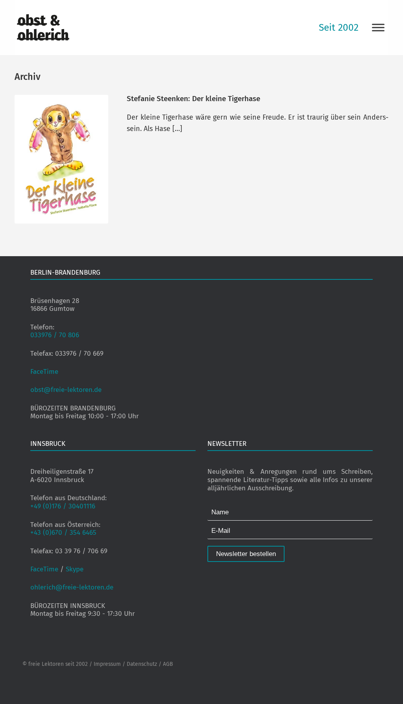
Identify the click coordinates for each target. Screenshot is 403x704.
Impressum (107, 664)
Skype (74, 569)
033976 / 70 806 (54, 335)
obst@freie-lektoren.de (66, 390)
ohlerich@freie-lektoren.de (71, 587)
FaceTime (44, 372)
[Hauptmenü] (378, 27)
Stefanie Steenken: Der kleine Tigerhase (193, 98)
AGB (168, 664)
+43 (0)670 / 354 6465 (63, 532)
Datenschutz (142, 664)
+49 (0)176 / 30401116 (62, 506)
